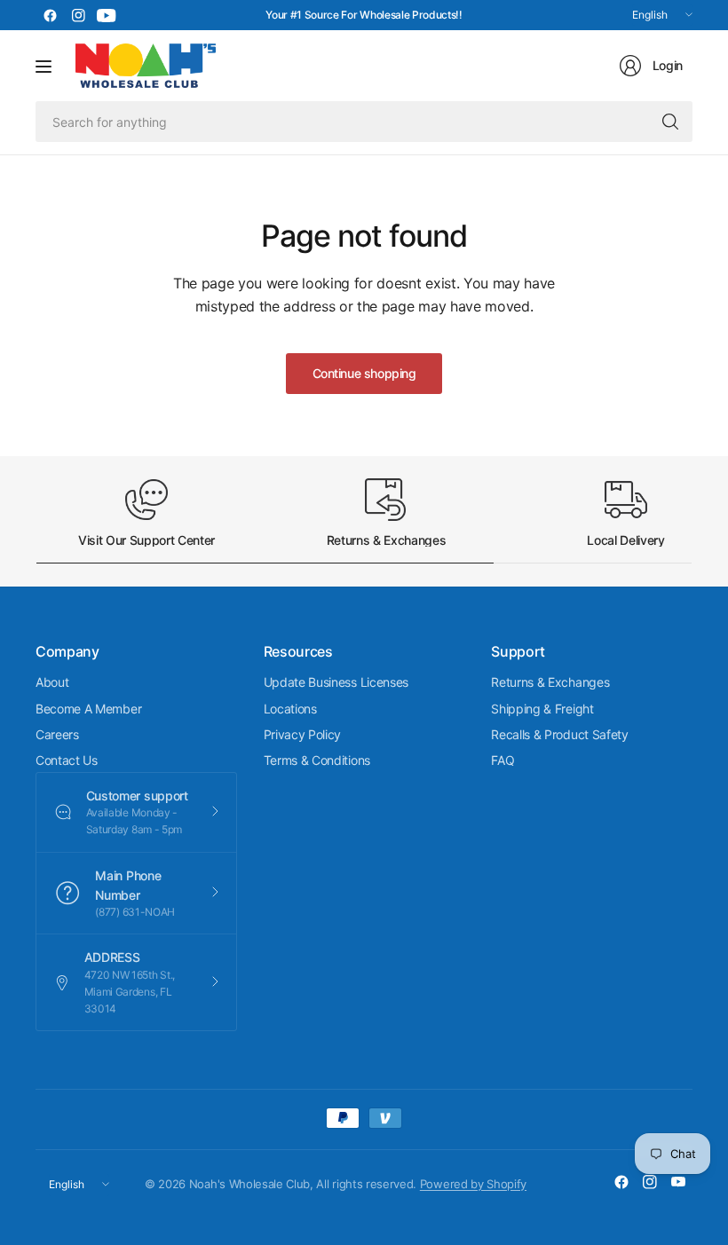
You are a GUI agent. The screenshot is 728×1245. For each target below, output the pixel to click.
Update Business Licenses (336, 681)
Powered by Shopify (473, 1184)
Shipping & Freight (542, 708)
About (52, 681)
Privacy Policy (303, 734)
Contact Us (67, 760)
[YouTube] (106, 15)
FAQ (502, 760)
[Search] (670, 121)
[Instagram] (78, 15)
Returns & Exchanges (550, 681)
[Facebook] (50, 15)
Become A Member (88, 708)
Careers (57, 734)
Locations (290, 708)
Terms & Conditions (317, 760)
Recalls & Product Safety (559, 734)
